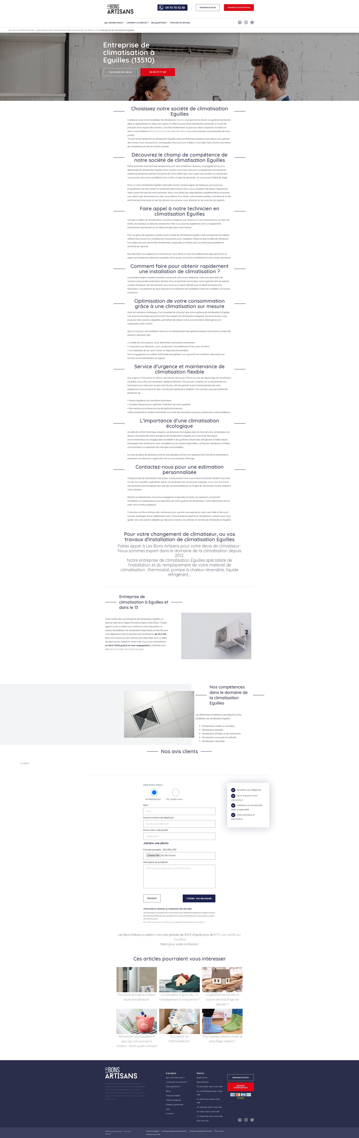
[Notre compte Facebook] (246, 22)
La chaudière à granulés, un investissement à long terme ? (179, 997)
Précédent (152, 898)
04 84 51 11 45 (157, 72)
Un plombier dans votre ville (210, 1086)
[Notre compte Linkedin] (239, 22)
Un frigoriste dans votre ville (210, 1116)
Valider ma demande (199, 898)
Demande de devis (120, 72)
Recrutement (203, 1082)
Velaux (182, 131)
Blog (168, 1091)
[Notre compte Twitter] (252, 22)
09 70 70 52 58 (175, 7)
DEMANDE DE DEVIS (208, 7)
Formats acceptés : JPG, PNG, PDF (160, 849)
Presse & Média (173, 1095)
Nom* (146, 805)
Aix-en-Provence (158, 131)
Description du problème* (155, 862)
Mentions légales (152, 1131)
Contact (170, 1113)
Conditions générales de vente (200, 1131)
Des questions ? (159, 23)
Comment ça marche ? (137, 23)
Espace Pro (202, 1077)
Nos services (203, 1120)
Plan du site (219, 1131)
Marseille (171, 131)
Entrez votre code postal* (155, 830)
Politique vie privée (153, 1134)
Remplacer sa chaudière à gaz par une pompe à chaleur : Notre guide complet (137, 1041)
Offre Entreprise (173, 1100)
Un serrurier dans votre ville (209, 1107)
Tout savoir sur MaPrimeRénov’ (179, 1039)
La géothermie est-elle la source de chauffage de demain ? (222, 999)
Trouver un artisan (180, 23)
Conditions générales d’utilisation (174, 1131)
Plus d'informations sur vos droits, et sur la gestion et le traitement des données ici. (174, 922)
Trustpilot (24, 763)
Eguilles (180, 120)
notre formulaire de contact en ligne (126, 649)
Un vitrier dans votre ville (208, 1111)
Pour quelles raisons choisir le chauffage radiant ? (222, 1039)
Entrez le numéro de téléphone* (158, 817)
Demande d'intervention (239, 7)
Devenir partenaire (174, 1104)
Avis (168, 1109)
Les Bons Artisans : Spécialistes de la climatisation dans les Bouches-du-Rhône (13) (58, 30)
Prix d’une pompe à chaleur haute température (137, 997)
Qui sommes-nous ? (114, 23)
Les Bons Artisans (116, 1131)
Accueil (11, 30)
